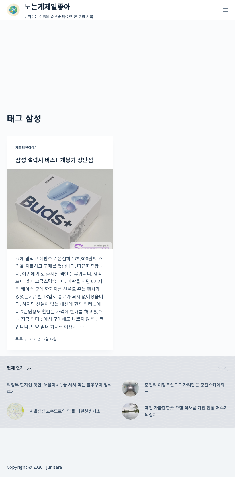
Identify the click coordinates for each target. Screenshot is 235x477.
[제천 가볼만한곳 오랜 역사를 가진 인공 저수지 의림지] (130, 411)
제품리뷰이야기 (26, 147)
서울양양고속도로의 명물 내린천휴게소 (65, 411)
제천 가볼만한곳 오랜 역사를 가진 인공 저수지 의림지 (186, 411)
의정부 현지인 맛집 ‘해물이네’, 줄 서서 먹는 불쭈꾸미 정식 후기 (59, 388)
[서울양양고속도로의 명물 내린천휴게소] (15, 411)
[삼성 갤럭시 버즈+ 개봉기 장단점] (60, 209)
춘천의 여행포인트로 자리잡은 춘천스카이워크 (184, 388)
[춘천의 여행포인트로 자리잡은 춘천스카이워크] (130, 388)
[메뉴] (225, 10)
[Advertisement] (117, 63)
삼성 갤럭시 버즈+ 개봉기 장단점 (54, 160)
